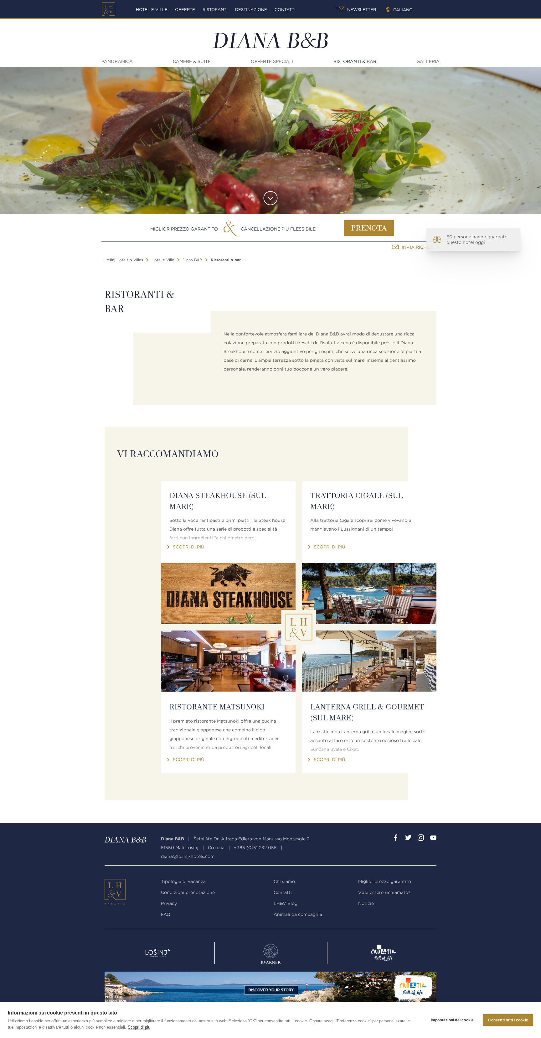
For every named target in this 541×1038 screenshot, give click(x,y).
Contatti (285, 9)
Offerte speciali (272, 61)
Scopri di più (139, 1027)
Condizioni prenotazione (188, 892)
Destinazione (251, 9)
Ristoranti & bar (354, 61)
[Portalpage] (115, 893)
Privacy (169, 903)
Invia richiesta (421, 247)
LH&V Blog (285, 903)
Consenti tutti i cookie (508, 1020)
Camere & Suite (192, 61)
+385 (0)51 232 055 (255, 847)
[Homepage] (108, 9)
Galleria (428, 61)
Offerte (185, 9)
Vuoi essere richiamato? (384, 892)
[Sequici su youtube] (433, 838)
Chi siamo (284, 881)
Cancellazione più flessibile (278, 228)
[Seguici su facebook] (396, 838)
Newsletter (361, 9)
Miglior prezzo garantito (184, 228)
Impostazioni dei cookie (452, 1020)
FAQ (165, 914)
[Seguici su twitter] (408, 838)
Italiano (403, 10)
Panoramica (117, 61)
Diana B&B (192, 259)
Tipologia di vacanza (183, 881)
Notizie (366, 903)
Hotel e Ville (151, 9)
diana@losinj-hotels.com (187, 856)
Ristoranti (215, 9)
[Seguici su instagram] (421, 838)
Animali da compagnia (298, 914)
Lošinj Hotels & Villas (124, 259)
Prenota (369, 229)
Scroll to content (271, 198)
